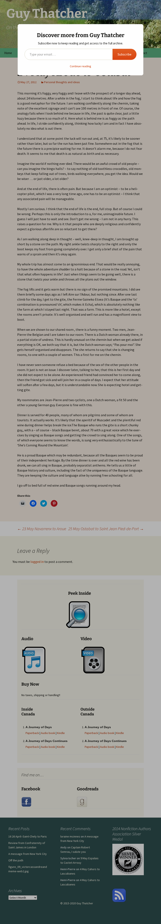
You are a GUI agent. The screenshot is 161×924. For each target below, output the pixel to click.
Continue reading (80, 66)
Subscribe (124, 54)
